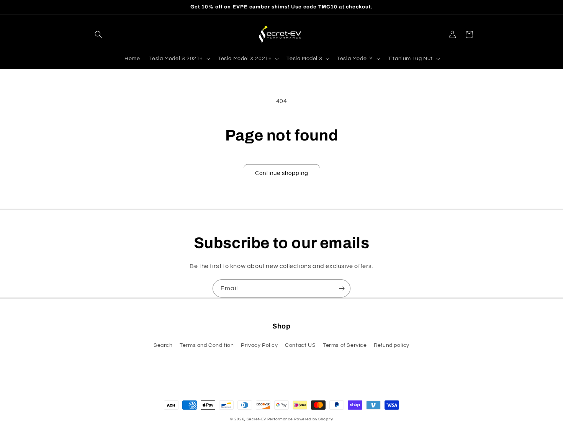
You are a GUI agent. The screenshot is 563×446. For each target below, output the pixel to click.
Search (163, 345)
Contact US (300, 345)
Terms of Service (345, 345)
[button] (98, 34)
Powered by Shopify (313, 419)
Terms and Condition (207, 345)
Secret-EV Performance (270, 419)
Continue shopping (281, 173)
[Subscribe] (341, 288)
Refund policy (391, 345)
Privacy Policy (259, 345)
